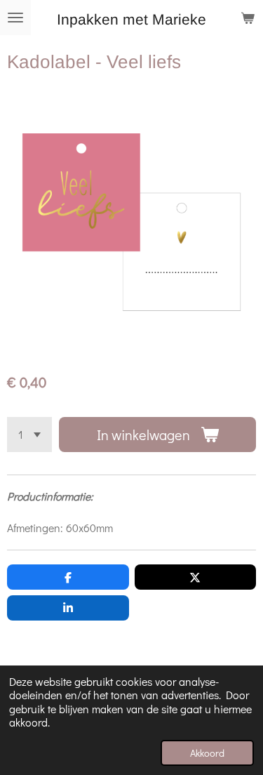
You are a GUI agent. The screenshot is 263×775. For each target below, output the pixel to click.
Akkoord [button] (207, 753)
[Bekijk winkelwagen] (247, 17)
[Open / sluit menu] (15, 17)
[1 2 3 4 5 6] (29, 434)
